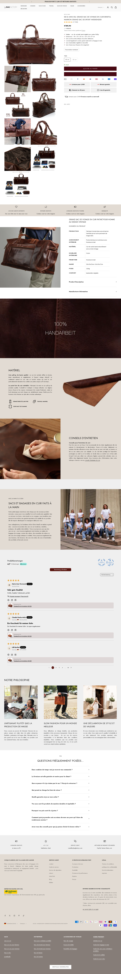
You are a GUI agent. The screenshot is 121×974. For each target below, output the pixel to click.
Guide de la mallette (99, 955)
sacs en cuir (7, 941)
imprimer (104, 873)
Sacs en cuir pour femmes (11, 945)
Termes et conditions (108, 864)
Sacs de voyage (62, 6)
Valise (72, 6)
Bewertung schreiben (60, 570)
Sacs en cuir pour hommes (11, 949)
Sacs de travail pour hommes (42, 949)
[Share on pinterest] (8, 600)
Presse (74, 879)
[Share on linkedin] (12, 600)
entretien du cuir (97, 941)
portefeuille (7, 957)
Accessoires (81, 6)
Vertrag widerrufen (60, 967)
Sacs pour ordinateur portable (42, 941)
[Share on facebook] (15, 600)
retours (51, 873)
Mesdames (24, 6)
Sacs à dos (42, 6)
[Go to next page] (71, 667)
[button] (68, 22)
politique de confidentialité (109, 867)
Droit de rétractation (107, 870)
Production (75, 867)
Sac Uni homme (38, 957)
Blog (50, 879)
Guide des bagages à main (101, 945)
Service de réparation (55, 870)
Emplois (74, 876)
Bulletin (51, 882)
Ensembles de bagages (70, 949)
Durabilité (74, 870)
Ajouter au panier (90, 69)
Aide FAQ (52, 876)
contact (51, 864)
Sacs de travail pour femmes (42, 945)
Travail (51, 6)
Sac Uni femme (38, 953)
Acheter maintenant (90, 74)
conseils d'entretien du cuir (92, 460)
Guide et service (54, 867)
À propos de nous (77, 864)
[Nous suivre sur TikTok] (23, 916)
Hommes (32, 6)
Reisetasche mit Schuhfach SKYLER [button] (23, 606)
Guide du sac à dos (99, 959)
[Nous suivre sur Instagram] (14, 916)
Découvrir (24, 9)
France (83, 30)
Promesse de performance (80, 873)
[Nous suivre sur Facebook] (5, 916)
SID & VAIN (67, 14)
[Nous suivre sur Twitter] (10, 916)
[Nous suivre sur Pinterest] (19, 916)
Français (100, 7)
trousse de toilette (69, 945)
